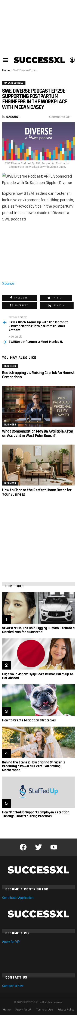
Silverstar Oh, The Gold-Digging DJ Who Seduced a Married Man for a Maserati (38, 630)
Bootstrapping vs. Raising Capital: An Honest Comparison (38, 375)
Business (10, 366)
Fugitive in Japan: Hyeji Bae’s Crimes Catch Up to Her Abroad (37, 676)
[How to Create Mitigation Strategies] (38, 700)
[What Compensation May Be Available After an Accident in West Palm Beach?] (38, 406)
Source (8, 283)
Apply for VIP (11, 941)
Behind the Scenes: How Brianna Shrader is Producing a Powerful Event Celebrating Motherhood (33, 766)
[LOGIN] (72, 60)
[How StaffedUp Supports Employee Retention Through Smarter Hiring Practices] (38, 792)
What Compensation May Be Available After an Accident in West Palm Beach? (37, 433)
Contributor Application (17, 897)
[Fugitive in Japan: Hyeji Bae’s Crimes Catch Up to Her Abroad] (38, 654)
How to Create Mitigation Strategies (29, 720)
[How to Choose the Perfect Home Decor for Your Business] (38, 465)
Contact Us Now (13, 986)
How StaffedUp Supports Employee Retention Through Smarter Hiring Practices (35, 814)
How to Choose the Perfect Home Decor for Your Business (37, 492)
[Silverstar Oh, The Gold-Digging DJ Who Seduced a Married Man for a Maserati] (38, 608)
